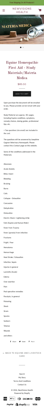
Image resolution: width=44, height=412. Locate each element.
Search (22, 374)
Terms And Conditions (22, 381)
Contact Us (22, 385)
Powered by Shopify (22, 393)
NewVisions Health (22, 10)
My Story (22, 378)
